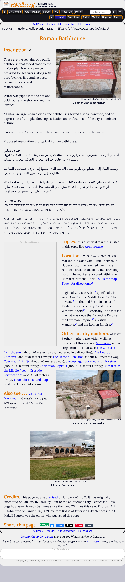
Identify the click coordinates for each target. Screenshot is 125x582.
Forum (46, 11)
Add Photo (38, 24)
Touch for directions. (76, 283)
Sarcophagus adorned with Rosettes (91, 361)
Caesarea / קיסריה (16, 361)
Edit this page (85, 24)
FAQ (56, 11)
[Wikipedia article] (95, 293)
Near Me (60, 17)
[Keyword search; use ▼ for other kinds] (114, 12)
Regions (106, 17)
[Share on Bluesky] (52, 525)
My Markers (14, 11)
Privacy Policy (72, 560)
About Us (67, 11)
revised (53, 497)
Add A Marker (32, 11)
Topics (95, 17)
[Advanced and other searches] (120, 12)
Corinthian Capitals (53, 366)
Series (85, 17)
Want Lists (73, 17)
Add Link (51, 24)
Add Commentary (66, 24)
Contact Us (116, 560)
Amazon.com (93, 541)
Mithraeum (103, 343)
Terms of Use (89, 560)
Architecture (94, 246)
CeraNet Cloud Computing (36, 536)
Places (117, 17)
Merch (78, 11)
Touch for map (106, 279)
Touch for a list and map (31, 380)
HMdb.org (22, 4)
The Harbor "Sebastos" (68, 357)
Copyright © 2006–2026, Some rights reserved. (39, 560)
